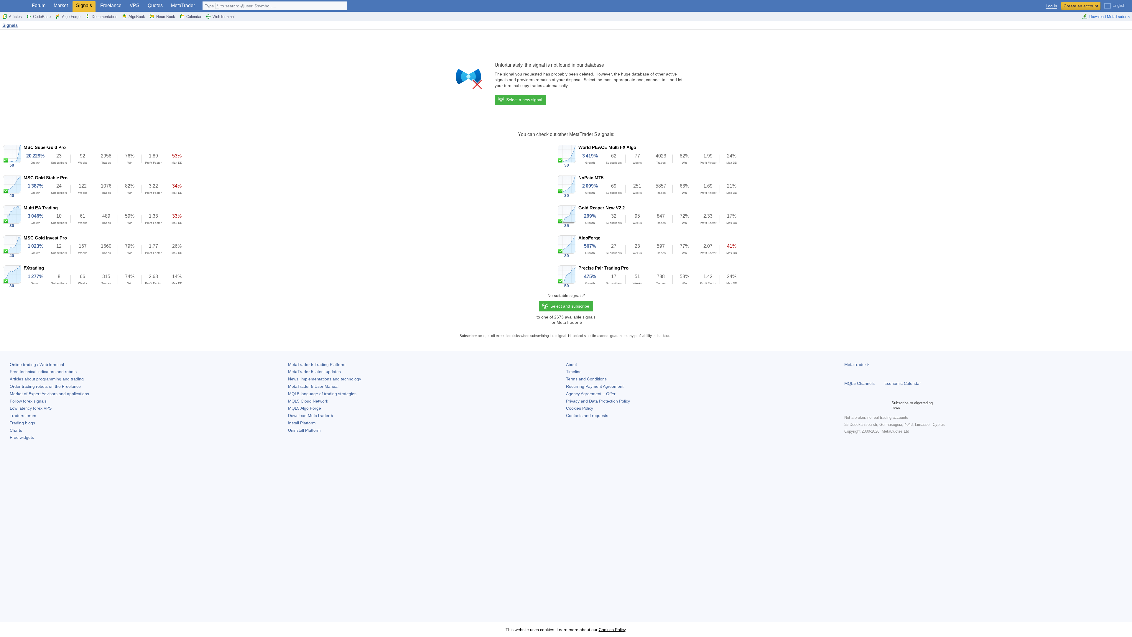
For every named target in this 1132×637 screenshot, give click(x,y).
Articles (15, 16)
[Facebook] (847, 405)
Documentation (104, 16)
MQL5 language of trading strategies (322, 393)
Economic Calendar (902, 383)
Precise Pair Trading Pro (603, 267)
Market (61, 5)
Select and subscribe (569, 306)
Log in (1051, 6)
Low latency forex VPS (31, 408)
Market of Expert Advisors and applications (49, 393)
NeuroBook (165, 16)
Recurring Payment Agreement (594, 386)
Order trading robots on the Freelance (45, 386)
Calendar (193, 16)
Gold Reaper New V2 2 (601, 207)
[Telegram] (857, 405)
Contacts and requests (587, 415)
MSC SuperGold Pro (45, 147)
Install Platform (302, 423)
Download (310, 415)
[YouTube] (876, 405)
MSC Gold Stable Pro (46, 177)
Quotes (155, 5)
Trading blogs (22, 423)
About (571, 364)
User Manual (313, 386)
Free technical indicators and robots (43, 371)
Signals (84, 5)
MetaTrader (183, 5)
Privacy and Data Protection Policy (598, 401)
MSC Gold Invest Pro (45, 237)
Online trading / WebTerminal (37, 364)
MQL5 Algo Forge (304, 408)
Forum (38, 5)
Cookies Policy (579, 408)
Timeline (574, 371)
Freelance (110, 5)
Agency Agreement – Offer (591, 393)
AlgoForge (589, 237)
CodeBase (42, 16)
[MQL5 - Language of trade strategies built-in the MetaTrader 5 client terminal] (14, 6)
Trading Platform (316, 364)
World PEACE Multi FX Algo (607, 147)
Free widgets (22, 437)
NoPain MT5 (590, 177)
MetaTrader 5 (857, 364)
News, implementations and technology (324, 379)
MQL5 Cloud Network (308, 401)
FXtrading (34, 267)
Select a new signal (524, 99)
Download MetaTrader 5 (1109, 16)
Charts (16, 430)
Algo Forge (71, 16)
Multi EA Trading (41, 207)
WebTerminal (224, 16)
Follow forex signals (28, 401)
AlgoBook (137, 16)
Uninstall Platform (304, 430)
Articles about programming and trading (47, 379)
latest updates (314, 371)
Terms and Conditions (586, 379)
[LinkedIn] (885, 405)
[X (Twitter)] (866, 405)
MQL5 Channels (859, 383)
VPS (134, 5)
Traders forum (23, 415)
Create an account (1081, 6)
